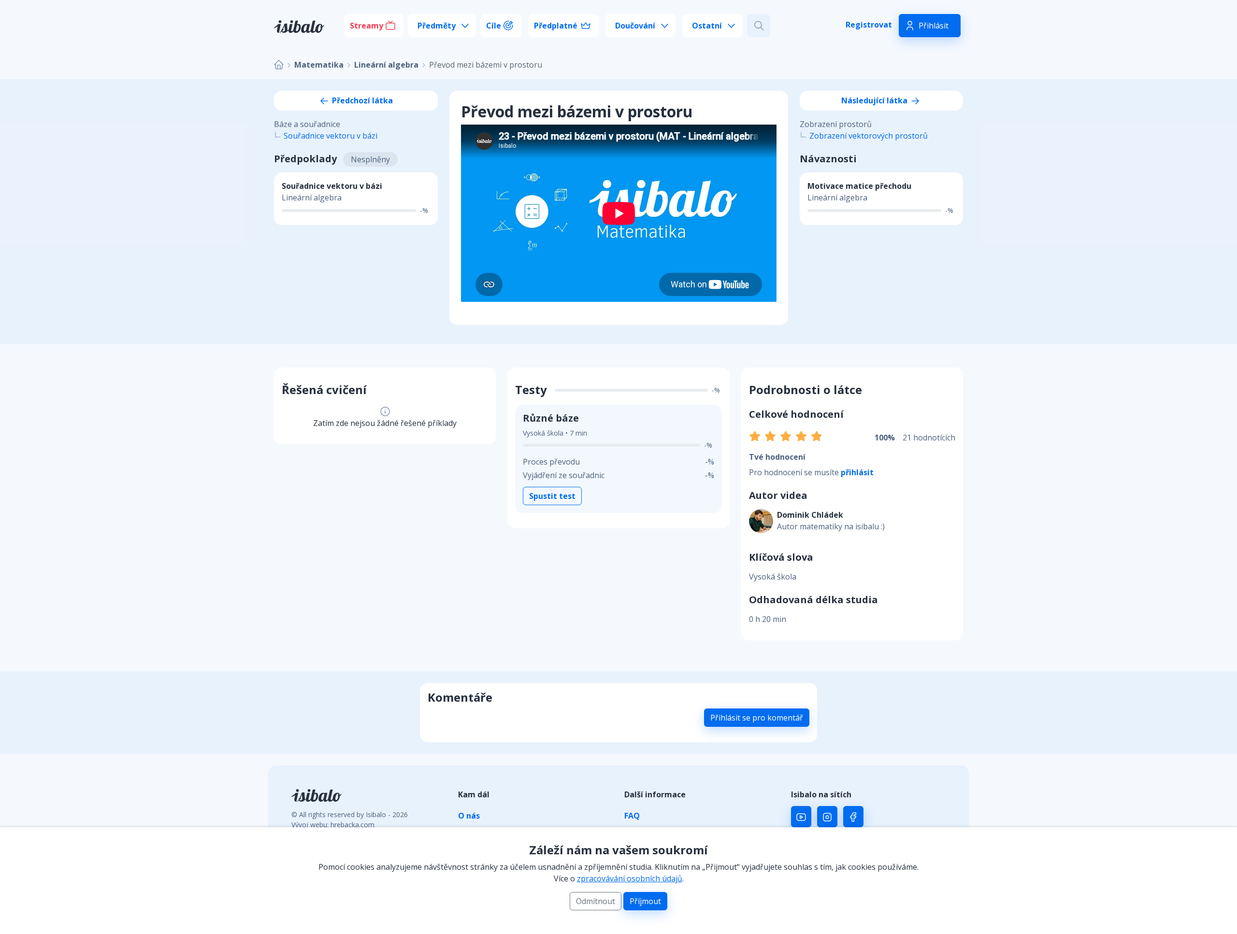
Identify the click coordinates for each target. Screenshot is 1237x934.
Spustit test (552, 496)
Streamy (366, 25)
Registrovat (869, 24)
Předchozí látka (361, 100)
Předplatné (555, 25)
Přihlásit (934, 25)
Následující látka (875, 100)
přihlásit (857, 472)
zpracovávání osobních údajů (629, 878)
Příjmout (645, 901)
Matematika (319, 64)
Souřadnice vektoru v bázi (330, 135)
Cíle (493, 25)
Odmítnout (595, 901)
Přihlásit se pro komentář (756, 717)
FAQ (632, 815)
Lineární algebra (386, 64)
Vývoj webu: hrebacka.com (332, 824)
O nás (469, 815)
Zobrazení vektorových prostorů (868, 135)
